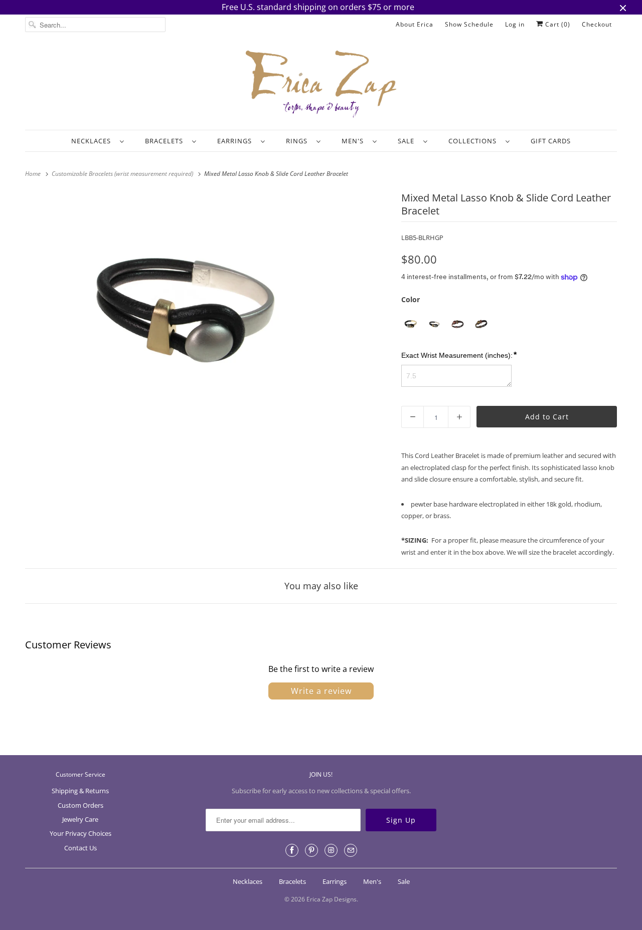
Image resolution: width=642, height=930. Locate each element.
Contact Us (80, 847)
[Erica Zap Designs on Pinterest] (311, 850)
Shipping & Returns (80, 790)
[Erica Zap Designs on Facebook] (291, 850)
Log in (515, 24)
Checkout (597, 24)
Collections (474, 140)
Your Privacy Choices (80, 833)
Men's (355, 140)
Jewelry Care (80, 819)
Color (410, 299)
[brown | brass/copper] (481, 324)
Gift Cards (551, 140)
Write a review (321, 690)
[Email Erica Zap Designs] (350, 850)
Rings (298, 140)
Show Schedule (469, 24)
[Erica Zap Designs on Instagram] (331, 850)
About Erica (414, 24)
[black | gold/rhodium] (410, 324)
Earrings (236, 140)
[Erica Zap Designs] (321, 85)
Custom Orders (80, 805)
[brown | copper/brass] (457, 324)
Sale (408, 140)
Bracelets (166, 140)
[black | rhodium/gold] (434, 324)
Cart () (556, 24)
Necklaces (93, 140)
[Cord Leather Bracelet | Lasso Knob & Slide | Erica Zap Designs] (181, 306)
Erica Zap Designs (331, 899)
